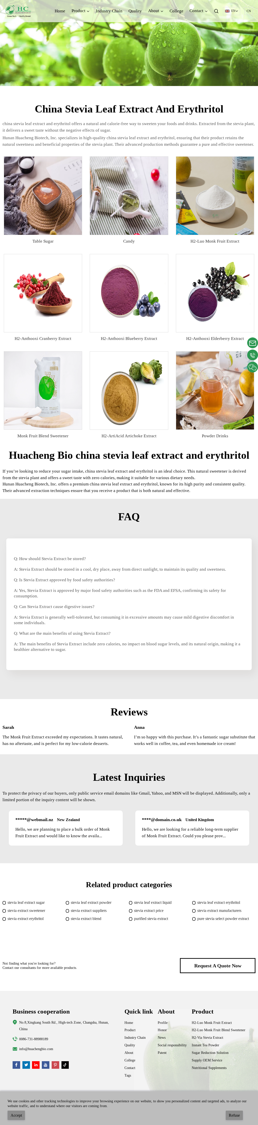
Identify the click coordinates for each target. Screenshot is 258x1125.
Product (130, 1030)
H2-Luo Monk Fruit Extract (214, 241)
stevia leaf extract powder (91, 902)
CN (249, 11)
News (162, 1037)
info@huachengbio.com (36, 1049)
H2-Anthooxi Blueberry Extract (129, 338)
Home (60, 11)
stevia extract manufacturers (219, 910)
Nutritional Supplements (209, 1068)
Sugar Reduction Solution (210, 1053)
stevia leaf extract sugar (26, 902)
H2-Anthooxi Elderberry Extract (215, 338)
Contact (129, 1068)
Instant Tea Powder (205, 1045)
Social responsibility (172, 1045)
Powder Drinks (215, 436)
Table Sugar (43, 241)
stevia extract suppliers (89, 910)
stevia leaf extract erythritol (218, 902)
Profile (163, 1023)
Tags (127, 1075)
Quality (135, 11)
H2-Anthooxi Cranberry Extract (43, 338)
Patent (162, 1053)
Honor (162, 1030)
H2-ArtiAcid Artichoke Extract (129, 436)
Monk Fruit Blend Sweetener (43, 436)
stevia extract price (149, 910)
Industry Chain (109, 11)
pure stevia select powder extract (223, 918)
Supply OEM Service (207, 1060)
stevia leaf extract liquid (153, 902)
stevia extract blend (86, 918)
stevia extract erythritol (26, 918)
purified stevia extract (151, 918)
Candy (129, 241)
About (128, 1053)
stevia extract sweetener (26, 910)
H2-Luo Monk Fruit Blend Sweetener (218, 1030)
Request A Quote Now (217, 965)
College (176, 11)
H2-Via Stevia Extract (207, 1037)
